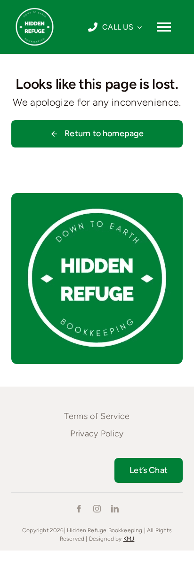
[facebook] (79, 508)
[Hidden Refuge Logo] (34, 8)
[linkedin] (114, 508)
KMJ (129, 538)
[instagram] (97, 508)
